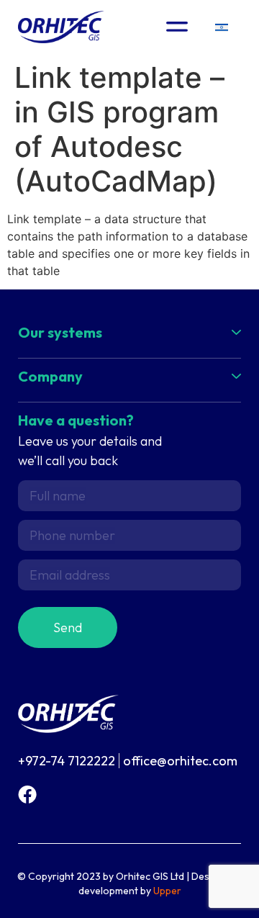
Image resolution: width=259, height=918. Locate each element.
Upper (167, 890)
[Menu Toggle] (177, 27)
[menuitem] (221, 27)
